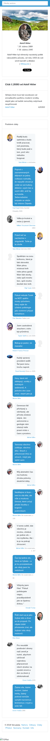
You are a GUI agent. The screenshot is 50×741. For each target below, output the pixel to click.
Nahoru (24, 725)
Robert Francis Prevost (20, 350)
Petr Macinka (17, 318)
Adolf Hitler (25, 43)
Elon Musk (16, 638)
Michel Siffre (17, 398)
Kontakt (26, 728)
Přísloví (8, 728)
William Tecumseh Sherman (26, 225)
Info (32, 728)
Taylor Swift (22, 336)
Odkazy (32, 725)
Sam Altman (23, 162)
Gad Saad (16, 208)
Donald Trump (30, 608)
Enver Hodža (27, 680)
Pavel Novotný (20, 371)
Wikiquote (25, 64)
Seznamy (17, 728)
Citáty (39, 725)
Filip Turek (28, 288)
